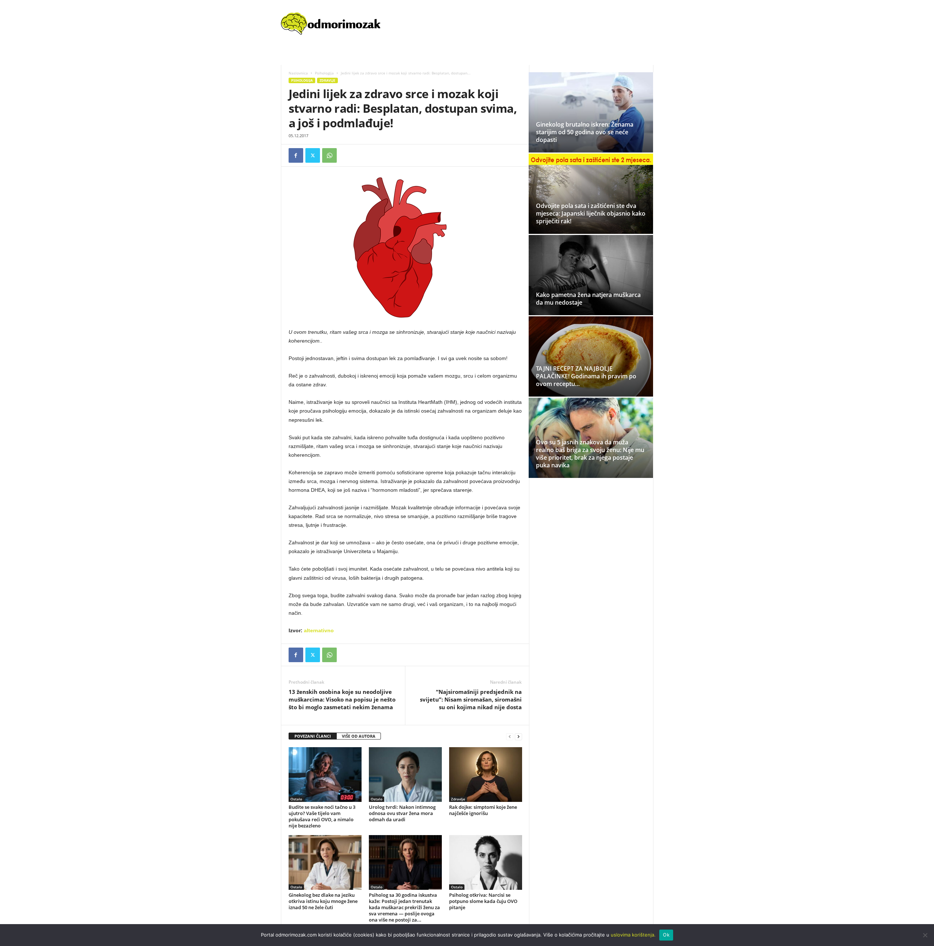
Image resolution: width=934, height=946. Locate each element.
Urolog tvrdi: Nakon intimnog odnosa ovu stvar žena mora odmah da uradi (402, 813)
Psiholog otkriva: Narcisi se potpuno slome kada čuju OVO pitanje (483, 901)
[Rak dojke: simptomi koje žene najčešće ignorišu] (485, 774)
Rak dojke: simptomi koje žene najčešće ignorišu (483, 810)
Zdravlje (327, 80)
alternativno (319, 630)
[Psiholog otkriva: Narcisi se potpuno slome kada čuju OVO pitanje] (485, 862)
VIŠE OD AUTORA (358, 736)
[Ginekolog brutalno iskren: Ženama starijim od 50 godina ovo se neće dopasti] (591, 112)
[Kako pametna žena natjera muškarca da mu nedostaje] (591, 275)
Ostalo (296, 799)
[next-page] (518, 736)
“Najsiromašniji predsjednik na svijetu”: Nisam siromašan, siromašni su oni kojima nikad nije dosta (471, 699)
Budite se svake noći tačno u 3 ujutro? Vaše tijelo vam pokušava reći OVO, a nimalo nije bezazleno (322, 816)
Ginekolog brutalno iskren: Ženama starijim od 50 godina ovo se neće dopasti (584, 132)
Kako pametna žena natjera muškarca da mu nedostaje (588, 298)
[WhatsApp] (329, 155)
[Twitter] (312, 155)
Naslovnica (298, 73)
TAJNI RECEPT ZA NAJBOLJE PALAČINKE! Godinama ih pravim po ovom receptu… (586, 376)
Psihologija (324, 73)
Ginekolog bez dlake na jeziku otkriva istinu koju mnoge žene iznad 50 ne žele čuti (323, 901)
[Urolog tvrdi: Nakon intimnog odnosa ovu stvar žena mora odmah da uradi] (405, 774)
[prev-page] (509, 736)
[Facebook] (296, 155)
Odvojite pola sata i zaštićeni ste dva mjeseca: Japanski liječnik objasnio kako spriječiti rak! (590, 213)
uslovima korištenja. (633, 935)
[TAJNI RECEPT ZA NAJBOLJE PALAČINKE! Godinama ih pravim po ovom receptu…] (591, 363)
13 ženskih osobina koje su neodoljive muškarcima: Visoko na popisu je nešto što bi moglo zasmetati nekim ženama (342, 699)
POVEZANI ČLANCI (312, 736)
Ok (666, 935)
